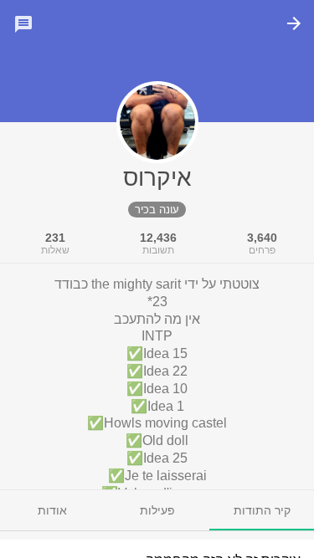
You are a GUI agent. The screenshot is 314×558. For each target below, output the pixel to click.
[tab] (261, 510)
